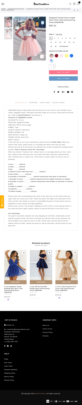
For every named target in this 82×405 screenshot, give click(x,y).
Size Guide (59, 34)
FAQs (6, 359)
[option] (29, 39)
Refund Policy (9, 380)
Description (21, 102)
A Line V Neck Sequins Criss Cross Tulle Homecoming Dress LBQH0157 (65, 288)
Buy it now (63, 78)
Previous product (73, 10)
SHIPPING (33, 102)
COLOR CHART (58, 102)
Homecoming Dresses (16, 9)
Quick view (24, 253)
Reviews (46, 336)
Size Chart (45, 102)
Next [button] (39, 39)
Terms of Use (47, 329)
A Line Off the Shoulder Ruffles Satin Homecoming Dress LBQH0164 (40, 288)
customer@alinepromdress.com (18, 329)
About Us (46, 325)
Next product (78, 10)
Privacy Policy (48, 332)
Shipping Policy (9, 373)
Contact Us (10, 325)
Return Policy (9, 376)
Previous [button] (17, 40)
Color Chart (8, 366)
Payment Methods (10, 369)
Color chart (56, 142)
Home (4, 9)
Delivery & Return (63, 87)
